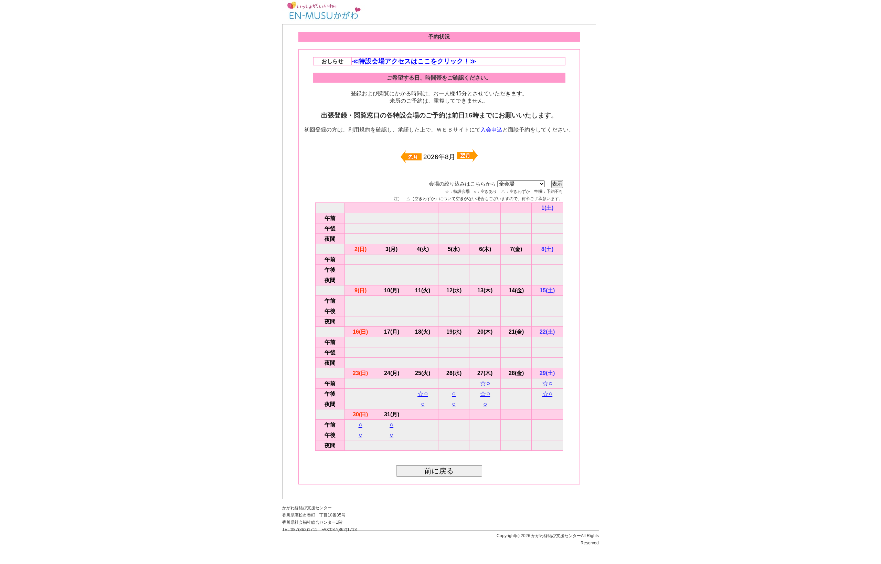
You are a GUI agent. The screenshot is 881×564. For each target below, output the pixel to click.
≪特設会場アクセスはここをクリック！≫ (414, 61)
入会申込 (491, 130)
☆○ (485, 383)
